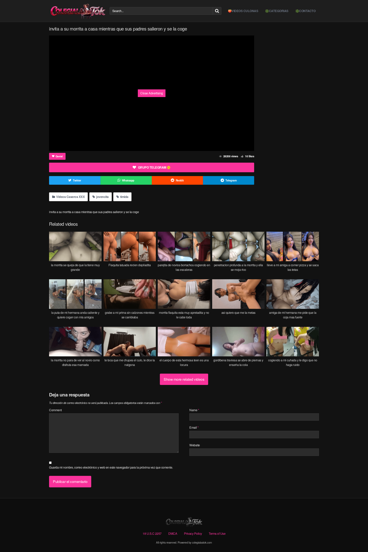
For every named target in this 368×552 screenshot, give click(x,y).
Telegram (231, 180)
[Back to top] (357, 539)
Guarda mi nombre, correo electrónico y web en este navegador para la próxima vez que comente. (111, 467)
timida (123, 196)
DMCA (172, 533)
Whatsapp (128, 180)
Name (194, 410)
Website (194, 445)
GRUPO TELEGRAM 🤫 (154, 167)
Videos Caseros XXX (70, 196)
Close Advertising (151, 93)
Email (194, 427)
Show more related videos (184, 379)
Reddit (180, 180)
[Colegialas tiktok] (78, 11)
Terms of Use (217, 533)
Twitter (77, 180)
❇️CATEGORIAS (276, 11)
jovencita (102, 196)
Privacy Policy (193, 533)
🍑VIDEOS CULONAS (243, 11)
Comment (55, 410)
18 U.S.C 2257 (152, 533)
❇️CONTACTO (305, 11)
